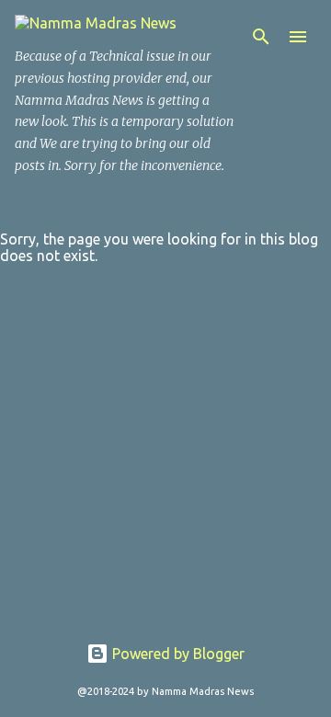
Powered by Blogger (176, 653)
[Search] (261, 37)
